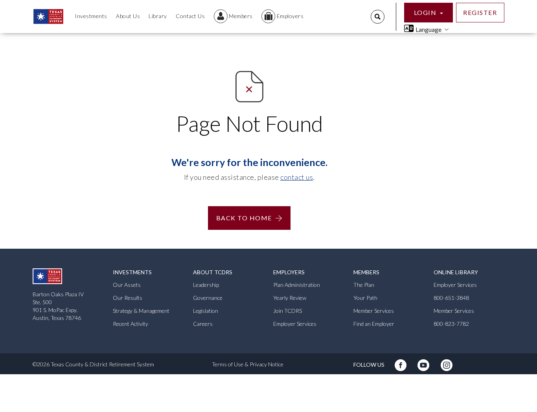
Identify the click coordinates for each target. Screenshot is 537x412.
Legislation (205, 310)
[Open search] (377, 16)
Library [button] (158, 16)
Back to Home (244, 218)
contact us (296, 177)
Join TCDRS (287, 310)
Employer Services (294, 323)
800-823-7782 (451, 323)
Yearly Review (289, 297)
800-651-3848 (451, 297)
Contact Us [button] (190, 16)
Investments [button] (91, 16)
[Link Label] (401, 368)
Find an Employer (373, 323)
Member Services (373, 310)
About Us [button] (128, 16)
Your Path (365, 297)
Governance (208, 297)
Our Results (127, 297)
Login (426, 12)
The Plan (363, 284)
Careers (203, 323)
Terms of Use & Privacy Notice (247, 364)
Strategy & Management (141, 310)
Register (480, 12)
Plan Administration (296, 284)
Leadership (206, 284)
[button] (233, 16)
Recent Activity (130, 323)
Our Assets (127, 284)
